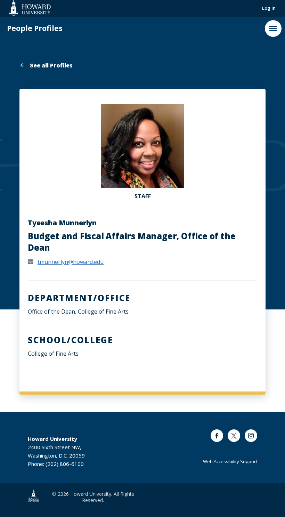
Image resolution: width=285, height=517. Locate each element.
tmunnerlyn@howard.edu (71, 262)
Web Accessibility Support (230, 461)
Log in (269, 8)
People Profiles (35, 28)
